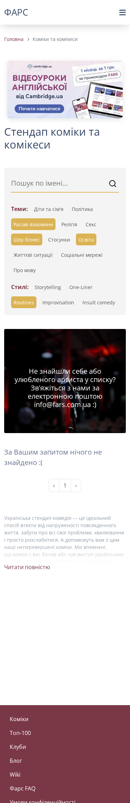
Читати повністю (27, 567)
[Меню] (122, 12)
